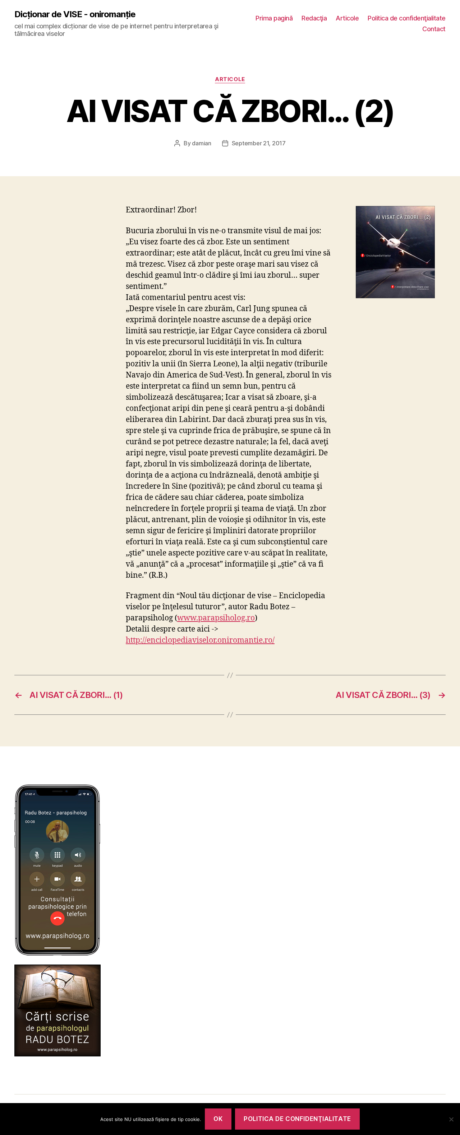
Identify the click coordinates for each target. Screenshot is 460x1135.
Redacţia (314, 18)
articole (230, 79)
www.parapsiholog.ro (216, 618)
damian (201, 143)
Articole (347, 18)
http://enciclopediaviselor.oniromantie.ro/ (200, 640)
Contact (434, 29)
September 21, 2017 (259, 143)
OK (217, 1118)
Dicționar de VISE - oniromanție (74, 14)
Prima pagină (274, 18)
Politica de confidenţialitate (407, 18)
